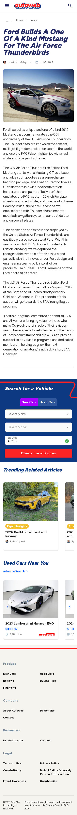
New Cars (29, 402)
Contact (8, 717)
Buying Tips (48, 680)
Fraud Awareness (14, 781)
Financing (9, 687)
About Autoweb (13, 710)
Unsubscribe (48, 781)
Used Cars (47, 402)
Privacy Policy (49, 763)
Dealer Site (47, 710)
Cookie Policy (12, 770)
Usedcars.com (13, 740)
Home (19, 20)
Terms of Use (12, 763)
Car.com (45, 740)
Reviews (8, 680)
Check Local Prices (38, 453)
